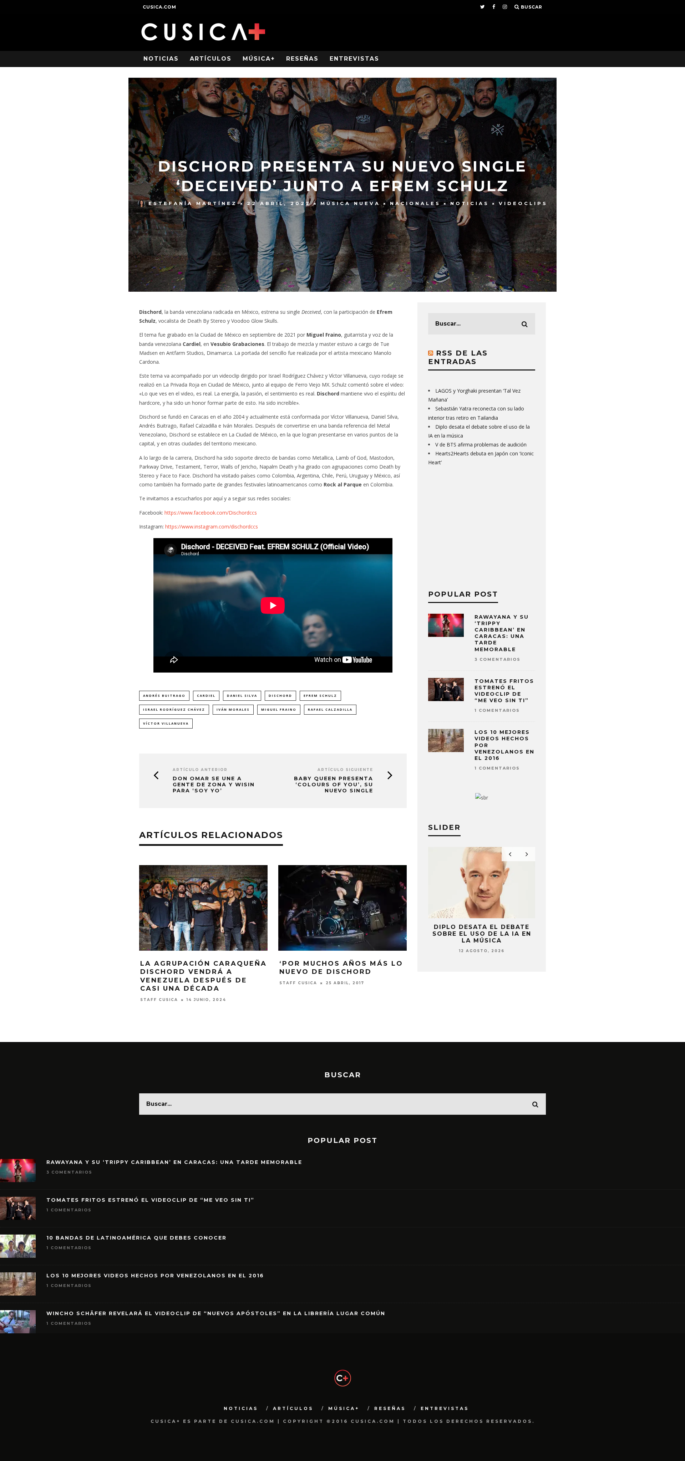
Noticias (161, 58)
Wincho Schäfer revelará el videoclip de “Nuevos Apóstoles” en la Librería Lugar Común (215, 1313)
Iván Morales (233, 709)
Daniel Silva (242, 695)
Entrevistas (354, 58)
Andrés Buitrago (164, 695)
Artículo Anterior (200, 769)
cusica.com (159, 7)
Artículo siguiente (345, 769)
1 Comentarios (497, 710)
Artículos (211, 58)
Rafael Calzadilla (330, 709)
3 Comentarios (498, 659)
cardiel (206, 695)
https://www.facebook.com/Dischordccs (210, 512)
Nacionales (415, 203)
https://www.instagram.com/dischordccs (211, 526)
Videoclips (523, 203)
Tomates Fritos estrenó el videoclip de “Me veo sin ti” (504, 691)
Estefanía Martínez (192, 203)
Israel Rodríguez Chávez (174, 709)
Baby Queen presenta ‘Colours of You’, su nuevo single (333, 784)
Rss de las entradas (458, 357)
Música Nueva (350, 203)
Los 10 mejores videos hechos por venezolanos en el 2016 (155, 1275)
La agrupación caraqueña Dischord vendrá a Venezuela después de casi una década (203, 976)
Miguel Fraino (278, 709)
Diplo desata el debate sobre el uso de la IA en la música (481, 934)
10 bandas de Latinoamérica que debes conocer (136, 1238)
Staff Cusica (159, 999)
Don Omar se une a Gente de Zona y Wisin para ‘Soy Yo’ (214, 784)
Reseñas (302, 58)
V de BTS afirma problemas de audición (481, 444)
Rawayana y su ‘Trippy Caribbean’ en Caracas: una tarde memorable (502, 633)
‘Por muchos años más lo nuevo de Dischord (341, 968)
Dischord (280, 695)
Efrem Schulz (320, 695)
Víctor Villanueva (166, 723)
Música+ (259, 58)
